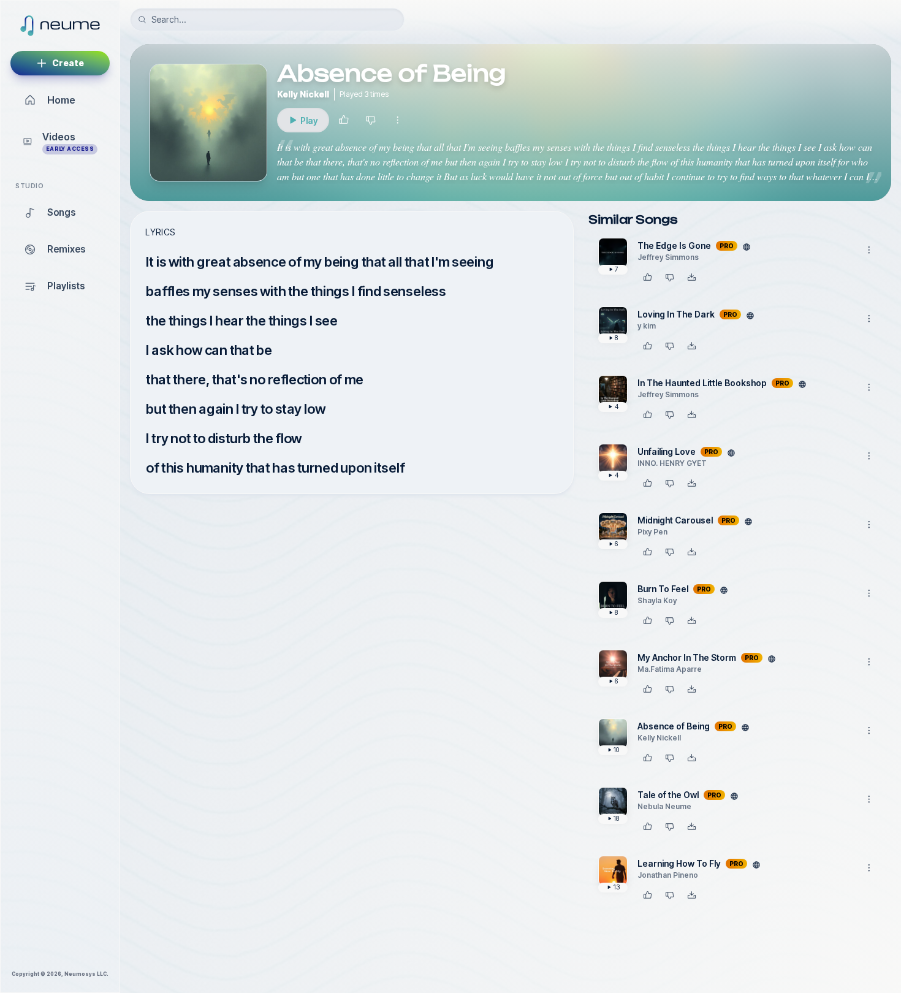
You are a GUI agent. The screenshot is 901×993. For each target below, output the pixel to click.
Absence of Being (673, 726)
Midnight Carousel (675, 520)
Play (314, 123)
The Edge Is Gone (674, 245)
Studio (29, 186)
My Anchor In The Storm (686, 657)
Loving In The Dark (676, 314)
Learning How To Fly (679, 863)
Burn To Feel (662, 589)
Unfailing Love (666, 451)
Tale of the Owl (668, 794)
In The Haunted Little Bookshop (702, 383)
